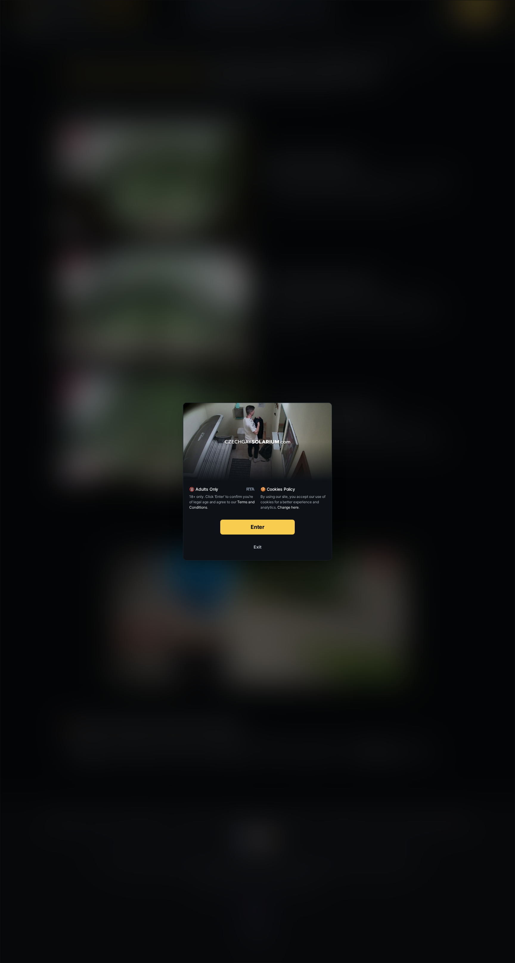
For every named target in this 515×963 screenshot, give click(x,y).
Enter (258, 527)
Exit (257, 546)
